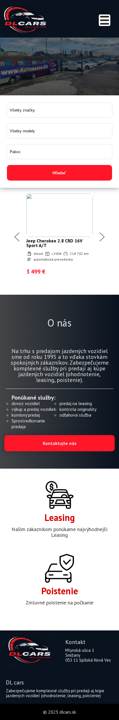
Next (102, 237)
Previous (16, 237)
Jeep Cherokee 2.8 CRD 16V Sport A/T (54, 243)
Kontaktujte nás (60, 443)
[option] (59, 237)
